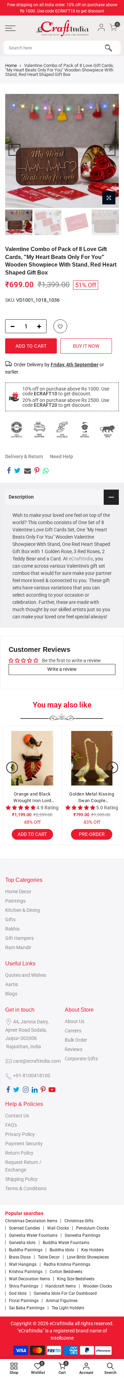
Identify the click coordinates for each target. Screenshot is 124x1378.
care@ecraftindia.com (37, 1061)
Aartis (11, 984)
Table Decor (49, 1257)
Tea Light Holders (68, 1307)
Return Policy (19, 1153)
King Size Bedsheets (75, 1278)
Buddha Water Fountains (66, 1242)
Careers (73, 1030)
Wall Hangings (23, 1264)
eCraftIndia (81, 558)
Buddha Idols (62, 1249)
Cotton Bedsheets (66, 1271)
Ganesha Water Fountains (33, 1235)
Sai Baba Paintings (26, 1307)
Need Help (61, 456)
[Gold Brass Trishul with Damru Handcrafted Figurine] (93, 758)
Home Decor (18, 891)
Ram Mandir (18, 947)
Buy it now (86, 346)
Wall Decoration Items (29, 1278)
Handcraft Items (60, 1286)
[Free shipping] (39, 429)
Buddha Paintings (25, 1249)
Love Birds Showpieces (88, 1257)
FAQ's (11, 1125)
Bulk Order (76, 1040)
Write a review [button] (62, 669)
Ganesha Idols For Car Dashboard (65, 1293)
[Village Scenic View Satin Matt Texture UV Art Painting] (34, 758)
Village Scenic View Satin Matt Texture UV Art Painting (34, 797)
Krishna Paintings (25, 1271)
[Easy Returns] (85, 429)
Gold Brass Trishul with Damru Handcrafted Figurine (93, 797)
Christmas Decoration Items (31, 1220)
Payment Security (24, 1143)
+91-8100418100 (31, 1075)
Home (11, 65)
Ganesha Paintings (82, 1235)
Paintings (15, 901)
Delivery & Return (24, 456)
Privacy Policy (20, 1134)
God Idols (18, 1293)
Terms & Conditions (25, 1188)
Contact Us (17, 1115)
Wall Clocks (58, 1228)
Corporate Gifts (81, 1058)
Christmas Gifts (78, 1220)
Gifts (10, 919)
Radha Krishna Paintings (67, 1264)
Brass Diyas (20, 1257)
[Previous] (14, 150)
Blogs (11, 993)
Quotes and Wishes (25, 975)
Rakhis (12, 929)
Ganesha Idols (22, 1242)
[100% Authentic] (16, 429)
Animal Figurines (62, 1300)
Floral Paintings (24, 1300)
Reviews (73, 1049)
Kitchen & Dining (22, 910)
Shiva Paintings (23, 1286)
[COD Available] (62, 429)
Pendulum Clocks (92, 1228)
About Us (74, 1021)
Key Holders (92, 1249)
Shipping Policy (21, 1179)
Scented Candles (24, 1228)
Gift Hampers (19, 938)
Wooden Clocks (97, 1286)
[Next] (109, 150)
